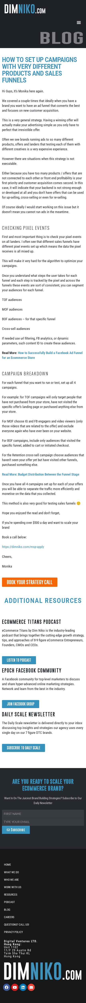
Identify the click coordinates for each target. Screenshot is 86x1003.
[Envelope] (31, 987)
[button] (78, 22)
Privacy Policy (13, 932)
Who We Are (11, 879)
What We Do (11, 872)
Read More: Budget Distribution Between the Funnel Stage (40, 474)
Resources (10, 894)
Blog (7, 909)
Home (7, 864)
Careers (9, 917)
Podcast (9, 902)
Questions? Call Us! (16, 924)
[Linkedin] (23, 987)
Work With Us (12, 887)
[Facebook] (6, 987)
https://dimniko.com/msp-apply (23, 547)
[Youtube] (14, 987)
